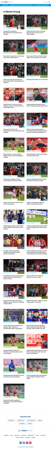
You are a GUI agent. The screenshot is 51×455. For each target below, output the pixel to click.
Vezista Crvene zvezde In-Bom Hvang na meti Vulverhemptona (13, 203)
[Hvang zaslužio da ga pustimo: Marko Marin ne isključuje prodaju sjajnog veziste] (37, 95)
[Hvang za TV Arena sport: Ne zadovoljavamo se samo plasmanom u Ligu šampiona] (13, 120)
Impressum (23, 435)
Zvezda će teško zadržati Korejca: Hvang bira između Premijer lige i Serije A (36, 179)
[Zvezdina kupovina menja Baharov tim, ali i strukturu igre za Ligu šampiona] (13, 366)
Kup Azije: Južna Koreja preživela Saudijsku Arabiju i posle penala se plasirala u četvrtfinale (11, 252)
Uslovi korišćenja (20, 437)
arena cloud (17, 435)
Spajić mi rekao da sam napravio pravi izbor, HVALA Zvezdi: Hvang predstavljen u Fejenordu (13, 81)
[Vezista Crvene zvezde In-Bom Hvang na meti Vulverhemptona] (13, 193)
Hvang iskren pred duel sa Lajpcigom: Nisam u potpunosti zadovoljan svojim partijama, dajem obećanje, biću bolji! (36, 327)
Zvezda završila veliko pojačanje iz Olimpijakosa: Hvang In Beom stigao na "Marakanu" (13, 402)
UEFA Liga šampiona (8, 101)
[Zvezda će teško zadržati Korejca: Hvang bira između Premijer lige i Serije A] (37, 170)
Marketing (27, 437)
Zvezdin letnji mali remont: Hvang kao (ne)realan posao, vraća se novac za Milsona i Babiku (36, 33)
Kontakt (33, 437)
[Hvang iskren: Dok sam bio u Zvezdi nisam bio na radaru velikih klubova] (13, 47)
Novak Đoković (20, 420)
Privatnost (42, 435)
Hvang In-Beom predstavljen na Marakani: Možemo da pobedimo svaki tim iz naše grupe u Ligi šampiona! (37, 352)
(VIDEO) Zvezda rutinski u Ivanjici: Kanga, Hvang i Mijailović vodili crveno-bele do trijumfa (13, 227)
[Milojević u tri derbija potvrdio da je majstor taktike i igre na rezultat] (37, 193)
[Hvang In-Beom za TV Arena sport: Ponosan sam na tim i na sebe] (37, 266)
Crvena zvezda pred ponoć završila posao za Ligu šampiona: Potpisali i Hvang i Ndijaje (37, 377)
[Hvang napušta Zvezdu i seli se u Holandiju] (37, 70)
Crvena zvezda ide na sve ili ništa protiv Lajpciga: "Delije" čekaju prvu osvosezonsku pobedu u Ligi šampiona (13, 327)
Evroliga (30, 423)
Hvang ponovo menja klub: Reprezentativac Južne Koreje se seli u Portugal (12, 33)
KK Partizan (22, 423)
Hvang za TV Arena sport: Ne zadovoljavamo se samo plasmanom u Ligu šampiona (13, 131)
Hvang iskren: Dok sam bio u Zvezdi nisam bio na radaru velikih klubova (13, 56)
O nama (37, 435)
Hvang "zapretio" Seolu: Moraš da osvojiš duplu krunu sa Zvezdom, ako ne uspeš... (37, 56)
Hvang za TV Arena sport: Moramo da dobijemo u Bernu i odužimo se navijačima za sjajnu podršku (13, 302)
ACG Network (31, 435)
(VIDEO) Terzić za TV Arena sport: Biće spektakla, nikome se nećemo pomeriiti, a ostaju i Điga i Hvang (13, 106)
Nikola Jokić (11, 420)
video (11, 435)
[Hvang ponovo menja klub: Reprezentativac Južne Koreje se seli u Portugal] (13, 22)
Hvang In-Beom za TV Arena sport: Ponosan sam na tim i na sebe (35, 276)
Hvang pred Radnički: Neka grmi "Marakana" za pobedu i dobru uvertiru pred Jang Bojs (13, 352)
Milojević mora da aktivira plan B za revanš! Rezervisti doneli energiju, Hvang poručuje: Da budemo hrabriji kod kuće (37, 131)
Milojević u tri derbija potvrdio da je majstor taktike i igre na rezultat (35, 203)
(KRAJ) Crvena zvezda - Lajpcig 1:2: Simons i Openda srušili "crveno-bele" (37, 301)
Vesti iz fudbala (7, 28)
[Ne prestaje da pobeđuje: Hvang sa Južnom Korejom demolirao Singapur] (13, 170)
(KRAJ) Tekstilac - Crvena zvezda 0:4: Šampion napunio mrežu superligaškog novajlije (13, 156)
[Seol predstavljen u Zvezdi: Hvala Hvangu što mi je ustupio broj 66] (37, 145)
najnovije (6, 435)
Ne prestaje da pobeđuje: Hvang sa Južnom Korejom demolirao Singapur (12, 179)
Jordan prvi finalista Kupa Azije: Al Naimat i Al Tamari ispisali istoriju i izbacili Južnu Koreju (37, 227)
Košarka (40, 420)
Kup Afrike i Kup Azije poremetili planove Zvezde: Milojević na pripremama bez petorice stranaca (13, 277)
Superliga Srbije (31, 28)
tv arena (20, 447)
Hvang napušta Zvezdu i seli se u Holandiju (37, 79)
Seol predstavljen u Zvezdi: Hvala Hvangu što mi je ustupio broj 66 (37, 155)
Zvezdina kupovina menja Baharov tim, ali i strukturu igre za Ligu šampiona (13, 376)
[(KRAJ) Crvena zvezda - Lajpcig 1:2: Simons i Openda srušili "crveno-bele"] (37, 291)
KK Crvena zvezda (31, 420)
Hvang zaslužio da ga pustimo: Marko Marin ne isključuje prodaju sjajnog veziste (37, 105)
